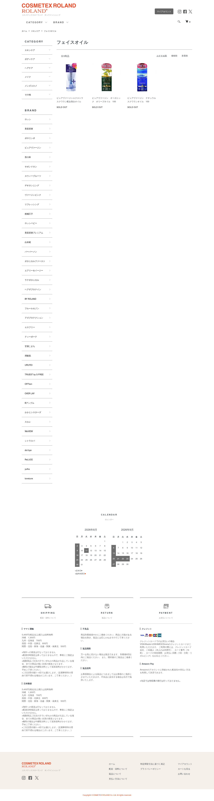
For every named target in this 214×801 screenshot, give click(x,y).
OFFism (28, 383)
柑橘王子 (29, 213)
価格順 (174, 55)
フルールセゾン (32, 308)
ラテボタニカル (32, 279)
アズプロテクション (34, 317)
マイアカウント (164, 11)
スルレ (28, 421)
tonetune (29, 478)
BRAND (58, 22)
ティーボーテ (31, 336)
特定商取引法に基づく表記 (152, 763)
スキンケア (35, 31)
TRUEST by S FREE (34, 374)
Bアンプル (29, 402)
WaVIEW (29, 431)
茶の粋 (28, 157)
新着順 (185, 55)
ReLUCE (29, 459)
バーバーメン (31, 251)
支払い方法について (118, 778)
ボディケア (30, 58)
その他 (28, 94)
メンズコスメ (31, 85)
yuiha (27, 468)
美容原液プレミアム (34, 232)
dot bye (28, 450)
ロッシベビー (31, 223)
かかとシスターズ (33, 412)
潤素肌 (28, 355)
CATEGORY (34, 22)
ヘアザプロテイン (33, 289)
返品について (115, 773)
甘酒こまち (30, 346)
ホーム (24, 31)
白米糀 (28, 242)
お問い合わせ (184, 773)
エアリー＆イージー (34, 270)
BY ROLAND (30, 298)
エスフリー (30, 327)
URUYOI (28, 364)
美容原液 (29, 128)
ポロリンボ (30, 138)
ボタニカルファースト (35, 261)
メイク (28, 76)
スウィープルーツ (33, 175)
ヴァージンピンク (33, 194)
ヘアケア (29, 67)
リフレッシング (32, 204)
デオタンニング (32, 185)
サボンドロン (31, 166)
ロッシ (28, 119)
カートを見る (184, 768)
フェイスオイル (50, 31)
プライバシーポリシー (150, 768)
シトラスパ (30, 440)
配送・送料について (118, 768)
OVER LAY (30, 393)
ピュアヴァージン (33, 147)
